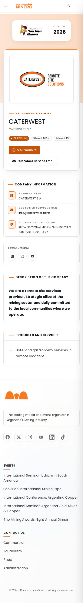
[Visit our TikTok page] (63, 437)
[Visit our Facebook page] (7, 437)
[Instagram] (22, 256)
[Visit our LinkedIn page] (52, 437)
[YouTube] (32, 256)
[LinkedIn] (12, 256)
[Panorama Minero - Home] (24, 6)
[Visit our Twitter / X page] (18, 437)
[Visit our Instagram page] (30, 437)
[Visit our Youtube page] (41, 437)
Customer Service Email (35, 161)
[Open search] (69, 6)
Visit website (27, 150)
